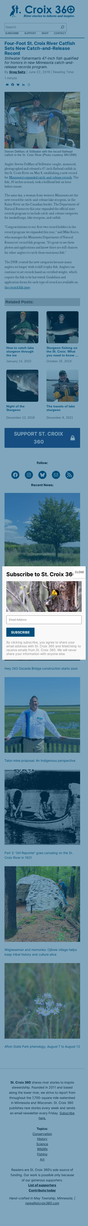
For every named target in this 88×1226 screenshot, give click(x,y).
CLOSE (79, 572)
